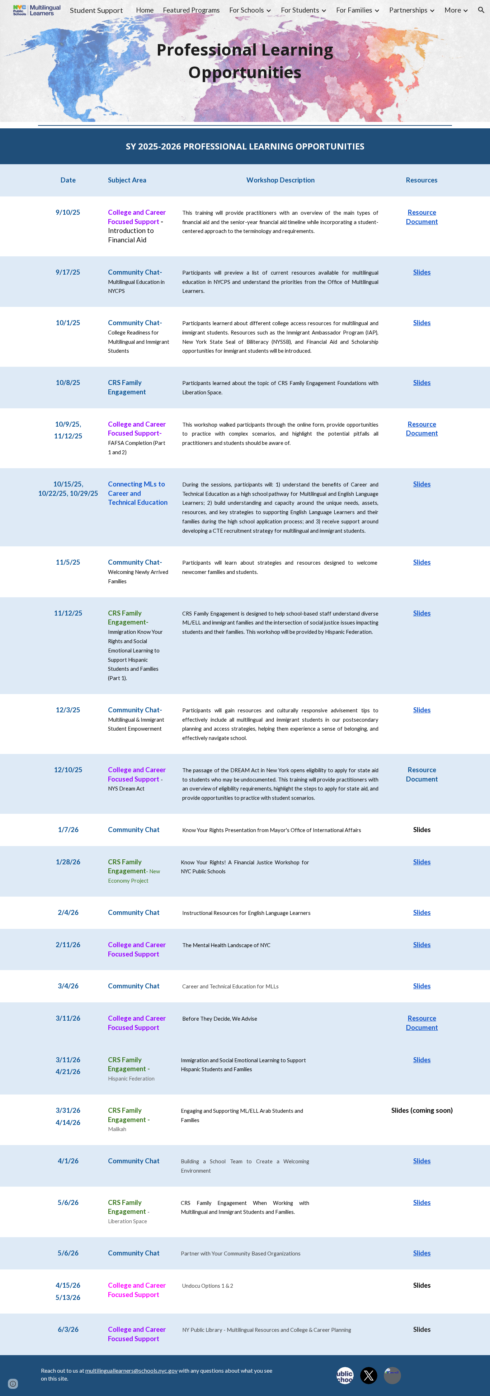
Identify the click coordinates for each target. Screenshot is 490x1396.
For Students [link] (300, 10)
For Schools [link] (246, 10)
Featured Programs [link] (191, 10)
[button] (481, 10)
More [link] (452, 10)
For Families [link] (354, 10)
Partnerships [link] (408, 10)
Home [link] (145, 10)
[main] (245, 60)
